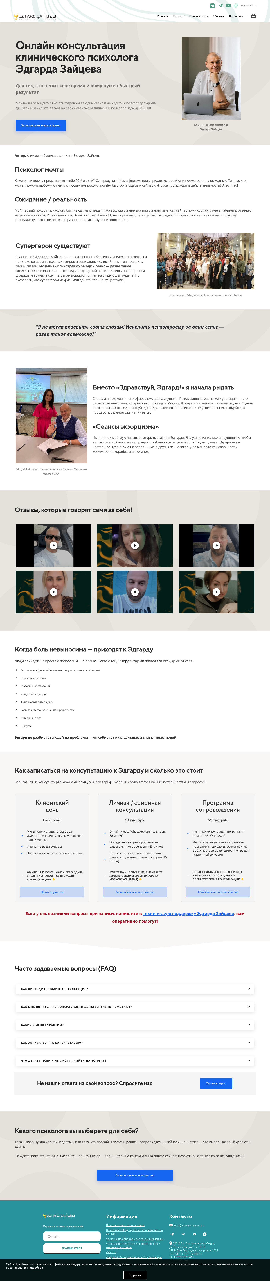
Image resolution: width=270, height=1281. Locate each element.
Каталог (178, 16)
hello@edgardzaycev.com (188, 1225)
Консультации (198, 16)
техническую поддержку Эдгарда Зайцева (188, 913)
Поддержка (236, 16)
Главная (162, 16)
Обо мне (218, 16)
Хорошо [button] (135, 1275)
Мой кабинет (249, 5)
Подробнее (35, 1267)
